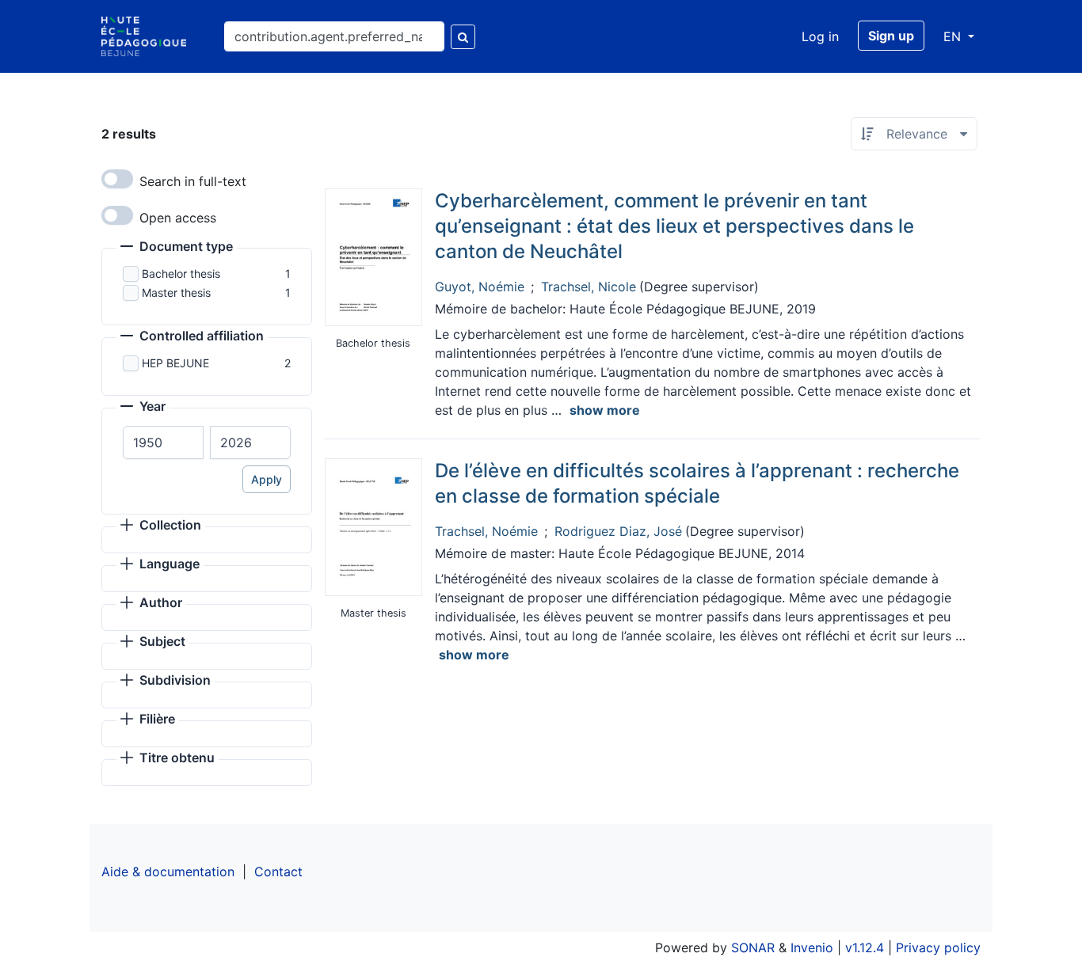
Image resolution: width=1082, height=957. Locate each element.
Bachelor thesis (181, 273)
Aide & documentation (167, 871)
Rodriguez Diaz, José (618, 531)
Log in (820, 36)
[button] (176, 248)
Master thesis (176, 292)
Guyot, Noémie (479, 286)
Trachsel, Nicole (588, 286)
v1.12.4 (864, 947)
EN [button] (954, 36)
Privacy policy (938, 947)
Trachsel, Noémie (486, 531)
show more (605, 410)
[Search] (463, 37)
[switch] (117, 178)
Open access (177, 218)
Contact (278, 871)
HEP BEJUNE (175, 363)
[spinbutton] (163, 442)
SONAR (753, 947)
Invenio (812, 947)
